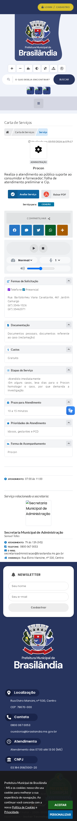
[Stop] (43, 248)
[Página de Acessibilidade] (62, 68)
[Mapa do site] (53, 68)
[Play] (34, 248)
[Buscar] (64, 79)
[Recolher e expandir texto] (68, 281)
